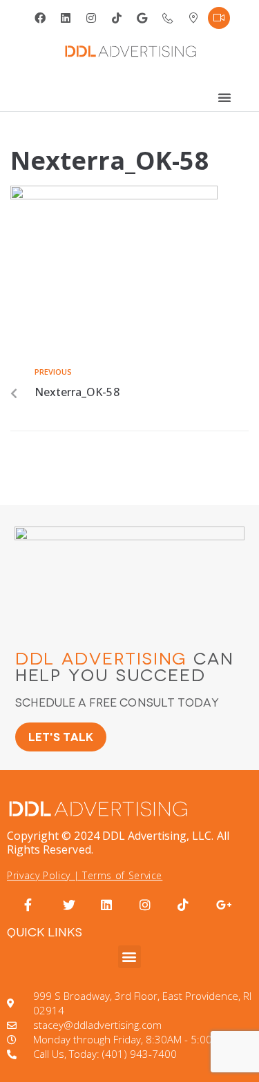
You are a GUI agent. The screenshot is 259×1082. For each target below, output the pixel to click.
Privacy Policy (38, 875)
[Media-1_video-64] (219, 18)
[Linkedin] (66, 18)
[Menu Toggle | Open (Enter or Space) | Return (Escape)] (224, 97)
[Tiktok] (117, 18)
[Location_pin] (193, 18)
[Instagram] (91, 18)
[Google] (142, 18)
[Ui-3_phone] (168, 18)
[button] (129, 956)
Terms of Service (122, 875)
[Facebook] (40, 18)
